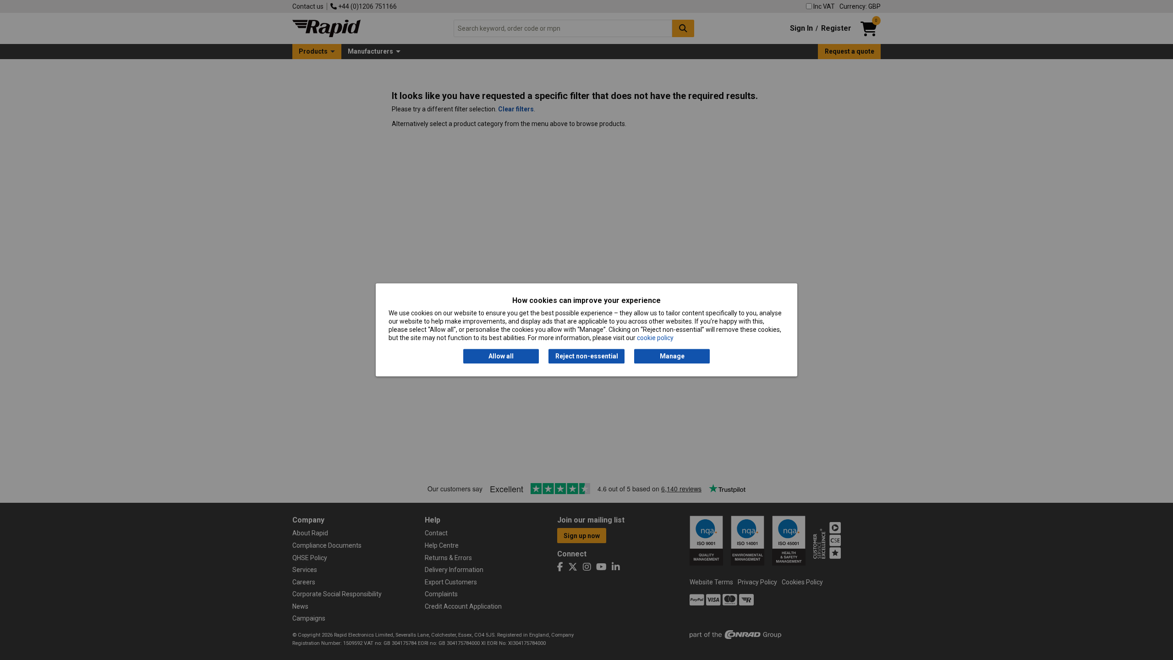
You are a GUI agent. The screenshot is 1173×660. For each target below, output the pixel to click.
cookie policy (655, 338)
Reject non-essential (586, 356)
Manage (672, 356)
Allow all (501, 356)
